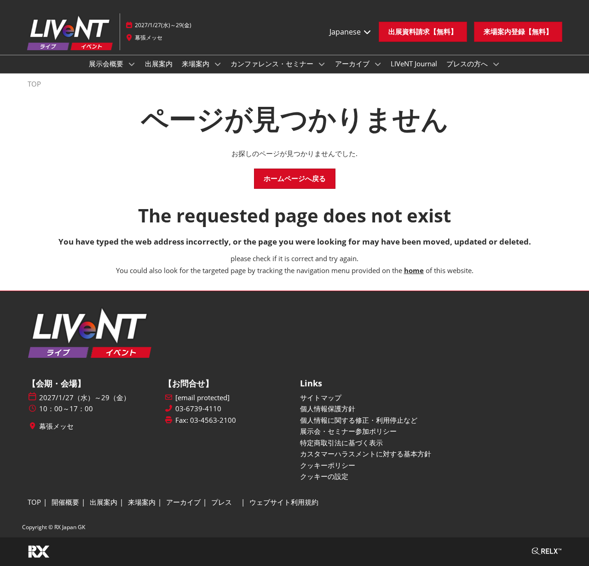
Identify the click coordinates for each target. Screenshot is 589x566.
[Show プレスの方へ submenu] (496, 64)
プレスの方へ (468, 63)
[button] (423, 32)
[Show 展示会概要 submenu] (131, 64)
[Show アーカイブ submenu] (378, 64)
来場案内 (196, 63)
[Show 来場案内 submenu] (218, 64)
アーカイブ (353, 63)
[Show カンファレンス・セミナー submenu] (322, 64)
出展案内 (159, 63)
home (414, 270)
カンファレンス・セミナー (273, 63)
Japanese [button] (346, 32)
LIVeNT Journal (414, 63)
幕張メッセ (148, 37)
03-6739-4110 (198, 408)
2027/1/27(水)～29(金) (163, 25)
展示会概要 (107, 63)
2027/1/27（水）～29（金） (84, 397)
